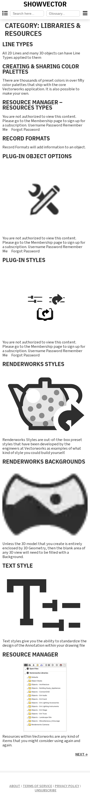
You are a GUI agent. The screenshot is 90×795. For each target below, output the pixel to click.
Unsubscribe (45, 790)
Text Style (17, 565)
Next (81, 754)
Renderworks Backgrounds (43, 461)
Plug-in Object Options (37, 156)
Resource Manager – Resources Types (32, 104)
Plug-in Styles (23, 260)
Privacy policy (67, 786)
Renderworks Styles (33, 364)
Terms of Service (37, 786)
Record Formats (26, 138)
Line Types (17, 44)
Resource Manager (30, 654)
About (14, 786)
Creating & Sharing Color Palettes (40, 68)
